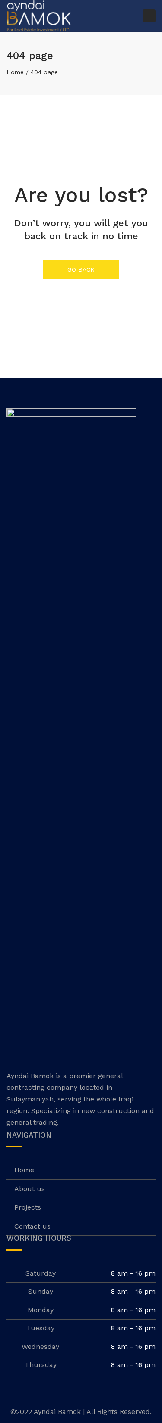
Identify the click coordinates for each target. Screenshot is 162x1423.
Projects (27, 1207)
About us (29, 1189)
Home (15, 72)
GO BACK (81, 269)
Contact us (32, 1226)
